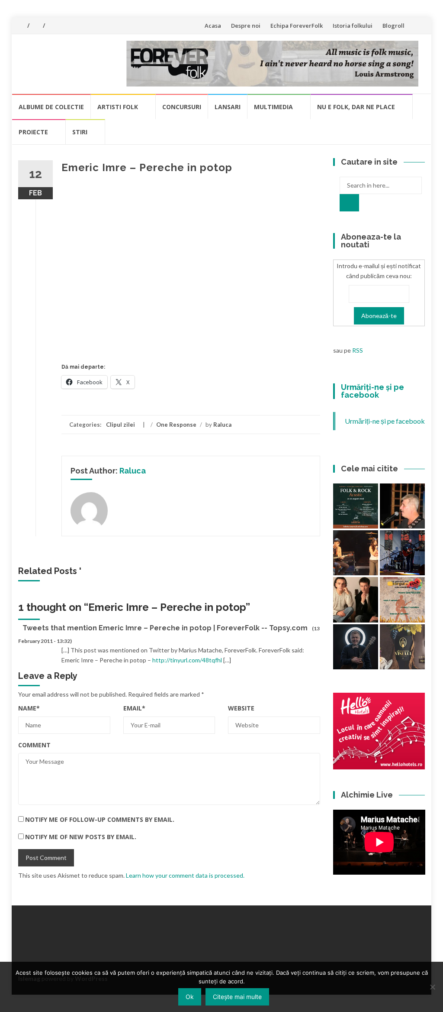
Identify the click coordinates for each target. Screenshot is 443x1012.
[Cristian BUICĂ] (402, 506)
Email (134, 708)
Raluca (222, 424)
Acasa (213, 25)
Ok (190, 996)
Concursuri (181, 107)
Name (29, 708)
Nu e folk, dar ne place (356, 107)
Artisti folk (117, 107)
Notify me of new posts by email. (80, 837)
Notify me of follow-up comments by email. (99, 819)
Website (241, 708)
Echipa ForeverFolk (296, 25)
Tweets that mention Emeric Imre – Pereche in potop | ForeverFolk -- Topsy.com (165, 628)
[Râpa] (402, 552)
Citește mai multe (237, 996)
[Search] (349, 202)
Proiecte (33, 132)
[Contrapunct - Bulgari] (355, 646)
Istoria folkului (352, 25)
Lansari (228, 107)
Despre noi (245, 25)
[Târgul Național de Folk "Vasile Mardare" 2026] (402, 599)
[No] (432, 987)
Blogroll (393, 25)
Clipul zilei (120, 424)
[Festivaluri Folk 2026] (355, 552)
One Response (176, 424)
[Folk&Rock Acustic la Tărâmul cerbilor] (355, 506)
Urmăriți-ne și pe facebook (372, 391)
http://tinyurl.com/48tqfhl (187, 660)
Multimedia (273, 107)
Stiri (79, 132)
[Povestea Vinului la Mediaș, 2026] (402, 646)
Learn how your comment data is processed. (185, 875)
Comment (34, 745)
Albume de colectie (51, 107)
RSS (357, 350)
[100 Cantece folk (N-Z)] (355, 599)
